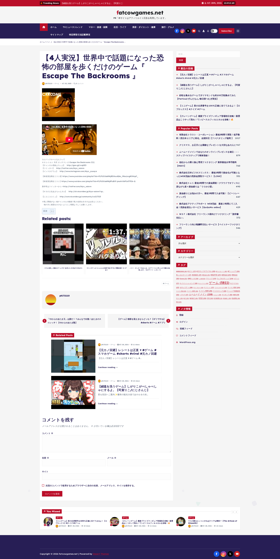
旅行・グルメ (168, 27)
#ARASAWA (181, 271)
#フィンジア (234, 271)
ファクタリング (219, 291)
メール (111, 458)
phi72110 (48, 83)
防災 (178, 302)
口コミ (179, 298)
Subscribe (226, 31)
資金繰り (227, 298)
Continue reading (107, 367)
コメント (47, 433)
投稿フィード (186, 328)
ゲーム (56, 83)
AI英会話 (226, 275)
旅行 (186, 298)
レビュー (217, 294)
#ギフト (191, 271)
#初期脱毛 (197, 275)
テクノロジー (198, 287)
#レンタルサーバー (183, 275)
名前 (45, 458)
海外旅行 (194, 298)
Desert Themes (101, 554)
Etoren (183, 278)
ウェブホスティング (225, 278)
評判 (210, 298)
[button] (233, 512)
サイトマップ (56, 34)
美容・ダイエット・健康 (143, 27)
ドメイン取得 (234, 287)
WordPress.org (187, 342)
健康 (236, 294)
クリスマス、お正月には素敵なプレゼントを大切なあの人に (207, 145)
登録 (181, 315)
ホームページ (45, 42)
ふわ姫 (202, 278)
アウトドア (211, 278)
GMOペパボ (193, 278)
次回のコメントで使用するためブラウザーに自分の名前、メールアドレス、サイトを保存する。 (91, 485)
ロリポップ (227, 294)
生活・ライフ (120, 27)
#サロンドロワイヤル (205, 271)
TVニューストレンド (73, 27)
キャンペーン (203, 283)
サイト (45, 471)
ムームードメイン (201, 294)
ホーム (53, 27)
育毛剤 (202, 298)
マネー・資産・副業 (98, 27)
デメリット (209, 287)
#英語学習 (216, 275)
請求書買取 (218, 298)
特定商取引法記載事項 (79, 34)
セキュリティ (186, 287)
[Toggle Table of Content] (50, 211)
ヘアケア (184, 294)
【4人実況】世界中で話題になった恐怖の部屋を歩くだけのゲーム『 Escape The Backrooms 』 (89, 42)
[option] (76, 521)
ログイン (183, 321)
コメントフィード (187, 335)
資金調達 (236, 298)
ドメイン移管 (192, 291)
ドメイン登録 (181, 291)
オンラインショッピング (189, 283)
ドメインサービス (221, 287)
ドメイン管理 (205, 291)
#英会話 (206, 275)
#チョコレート (221, 271)
